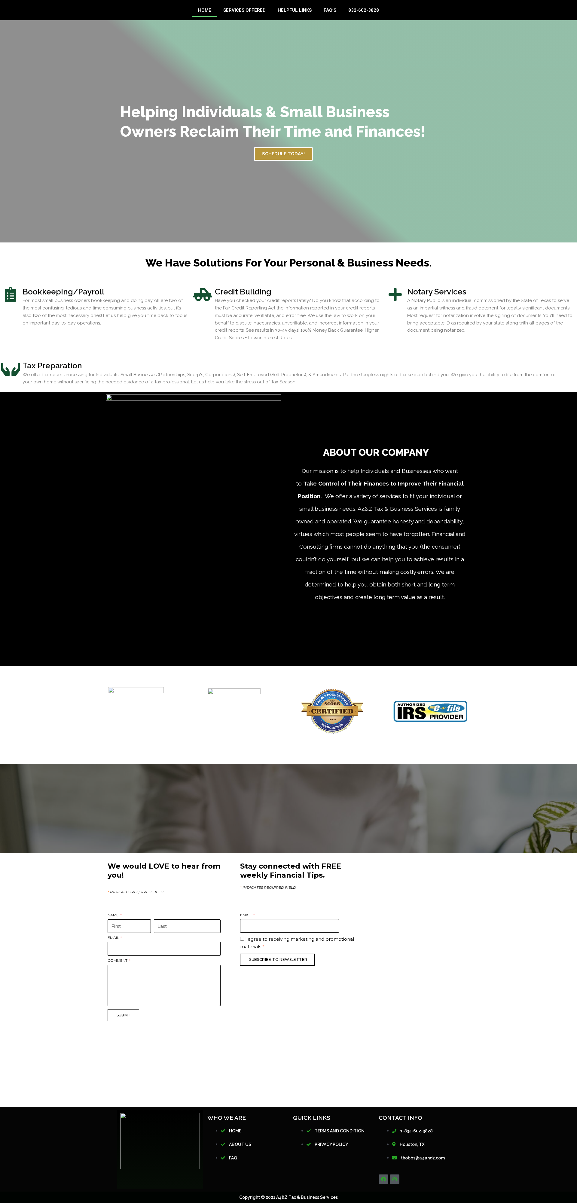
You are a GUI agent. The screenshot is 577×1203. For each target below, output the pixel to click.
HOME (204, 10)
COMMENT (118, 961)
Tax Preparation (52, 365)
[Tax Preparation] (10, 368)
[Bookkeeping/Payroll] (10, 294)
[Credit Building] (202, 294)
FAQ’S (330, 10)
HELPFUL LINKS (295, 10)
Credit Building (243, 291)
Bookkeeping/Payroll (63, 291)
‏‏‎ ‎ (154, 915)
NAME (114, 915)
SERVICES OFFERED (244, 10)
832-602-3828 (363, 10)
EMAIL (114, 938)
